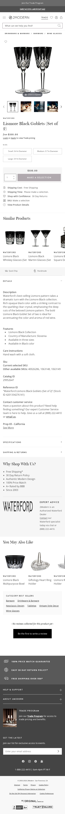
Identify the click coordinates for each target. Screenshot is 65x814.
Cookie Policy (43, 785)
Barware (38, 33)
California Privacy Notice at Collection (31, 789)
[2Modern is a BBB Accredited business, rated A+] (20, 808)
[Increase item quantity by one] (14, 176)
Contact (43, 518)
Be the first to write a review (32, 633)
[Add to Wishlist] (6, 41)
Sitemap (17, 785)
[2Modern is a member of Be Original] (32, 800)
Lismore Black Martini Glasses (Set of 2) (39, 260)
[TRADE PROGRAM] (32, 718)
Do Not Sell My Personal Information (22, 793)
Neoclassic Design (15, 605)
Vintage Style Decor (49, 605)
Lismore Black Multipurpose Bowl (13, 581)
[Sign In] (56, 17)
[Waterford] (18, 507)
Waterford (9, 118)
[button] (61, 17)
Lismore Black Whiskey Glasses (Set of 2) (15, 260)
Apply (13, 138)
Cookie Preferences (47, 793)
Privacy (33, 785)
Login (5, 138)
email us (11, 416)
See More (8, 427)
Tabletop (31, 605)
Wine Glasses (54, 33)
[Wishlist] (51, 17)
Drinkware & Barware (17, 33)
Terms (25, 785)
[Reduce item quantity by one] (14, 179)
